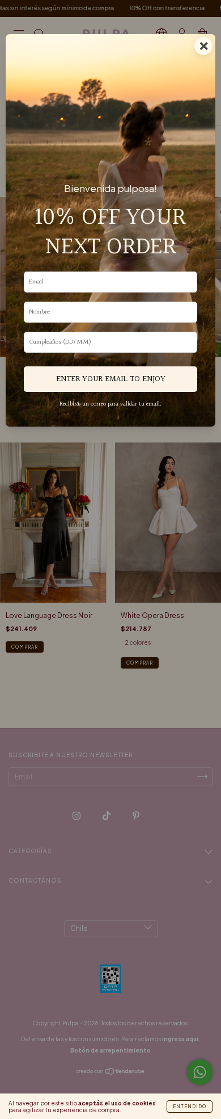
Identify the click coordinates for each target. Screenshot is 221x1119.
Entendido (189, 1106)
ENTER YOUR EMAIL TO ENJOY (110, 379)
